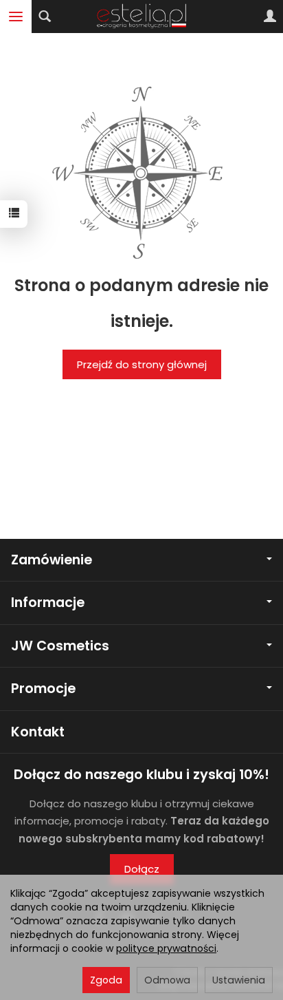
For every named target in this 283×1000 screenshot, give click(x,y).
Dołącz (141, 869)
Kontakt (38, 732)
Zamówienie (51, 560)
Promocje (43, 688)
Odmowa (167, 980)
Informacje (47, 602)
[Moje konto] (270, 16)
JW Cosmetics (60, 646)
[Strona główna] (141, 16)
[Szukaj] (45, 16)
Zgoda (106, 980)
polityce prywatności (166, 948)
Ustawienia (238, 980)
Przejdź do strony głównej (142, 364)
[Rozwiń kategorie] (16, 16)
